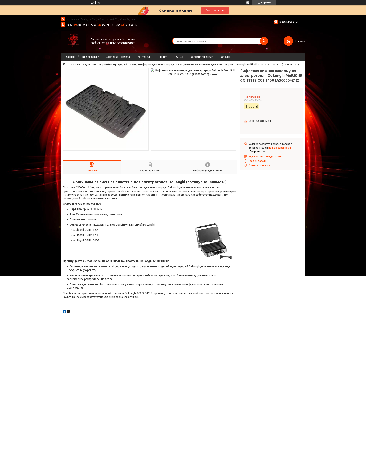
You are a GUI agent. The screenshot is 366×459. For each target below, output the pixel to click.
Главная (70, 56)
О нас (179, 56)
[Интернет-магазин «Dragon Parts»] (73, 40)
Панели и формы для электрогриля (152, 64)
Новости (163, 56)
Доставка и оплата (118, 56)
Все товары (89, 56)
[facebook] (64, 312)
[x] (68, 312)
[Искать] (264, 41)
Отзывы (226, 56)
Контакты (144, 56)
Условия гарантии (202, 56)
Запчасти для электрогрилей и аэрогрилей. (100, 64)
